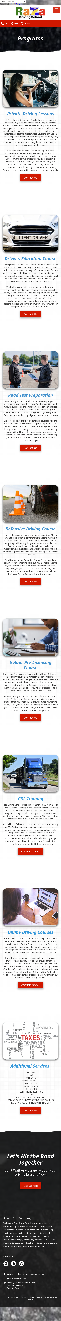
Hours (27, 24)
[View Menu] (56, 10)
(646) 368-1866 (20, 1278)
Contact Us (30, 177)
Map (16, 24)
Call (6, 24)
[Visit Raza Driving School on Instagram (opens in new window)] (21, 1263)
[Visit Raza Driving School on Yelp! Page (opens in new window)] (13, 1263)
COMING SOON (30, 851)
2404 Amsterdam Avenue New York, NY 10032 (26, 1274)
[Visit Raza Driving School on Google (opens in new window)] (5, 1263)
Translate (20, 4)
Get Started (30, 1185)
